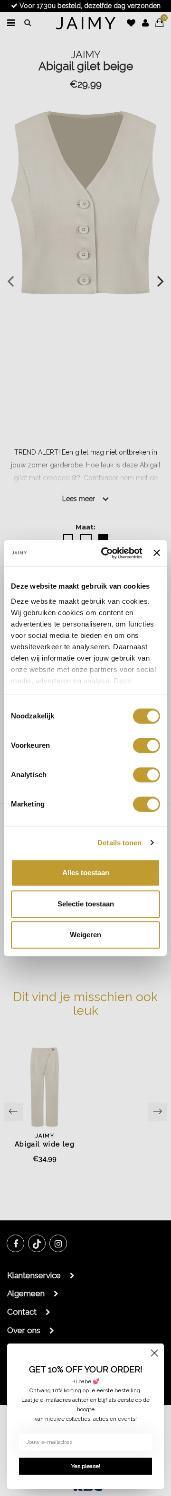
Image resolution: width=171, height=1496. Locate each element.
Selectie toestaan (85, 904)
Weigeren (85, 935)
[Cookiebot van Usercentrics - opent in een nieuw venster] (105, 553)
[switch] (146, 745)
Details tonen (119, 843)
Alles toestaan (85, 873)
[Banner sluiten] (156, 553)
